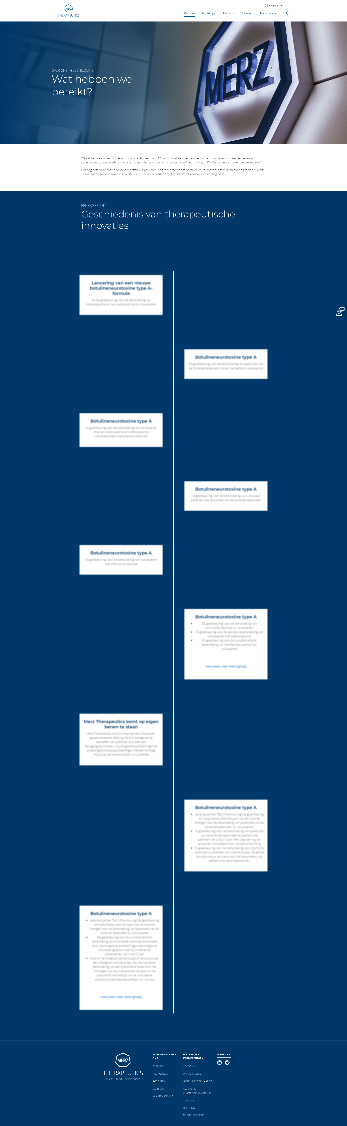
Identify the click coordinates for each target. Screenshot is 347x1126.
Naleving (189, 1108)
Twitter (227, 1062)
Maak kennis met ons (164, 1056)
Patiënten (229, 13)
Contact (188, 1100)
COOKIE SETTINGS (193, 1115)
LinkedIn (219, 1062)
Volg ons (223, 1054)
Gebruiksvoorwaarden (198, 1081)
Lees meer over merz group (226, 666)
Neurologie (209, 13)
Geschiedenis (81, 70)
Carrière (247, 13)
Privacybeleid (192, 1073)
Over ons (189, 13)
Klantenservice (269, 13)
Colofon (189, 1066)
